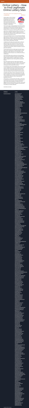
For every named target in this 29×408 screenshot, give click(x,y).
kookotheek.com (18, 142)
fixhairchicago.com (18, 376)
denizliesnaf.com (18, 377)
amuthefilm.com (18, 291)
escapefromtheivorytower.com (20, 172)
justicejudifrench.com (18, 314)
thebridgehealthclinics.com (19, 393)
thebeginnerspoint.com (19, 265)
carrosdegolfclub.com (18, 166)
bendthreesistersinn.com (19, 349)
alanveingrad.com (18, 335)
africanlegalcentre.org (19, 295)
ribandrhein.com (18, 234)
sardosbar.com (17, 191)
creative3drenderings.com (19, 398)
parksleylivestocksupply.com (20, 247)
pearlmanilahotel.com (18, 134)
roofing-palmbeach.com (19, 175)
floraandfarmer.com (18, 168)
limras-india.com (18, 94)
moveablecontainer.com (19, 153)
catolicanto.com (17, 236)
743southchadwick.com (19, 173)
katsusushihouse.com (18, 297)
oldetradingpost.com (18, 158)
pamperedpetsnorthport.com (20, 201)
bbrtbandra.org (17, 131)
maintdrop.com (17, 135)
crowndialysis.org (18, 224)
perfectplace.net (17, 240)
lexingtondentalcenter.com (19, 222)
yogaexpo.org (17, 243)
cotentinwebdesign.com (19, 157)
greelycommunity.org (18, 298)
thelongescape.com (18, 328)
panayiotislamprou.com (19, 143)
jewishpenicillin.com (18, 227)
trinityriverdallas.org (18, 239)
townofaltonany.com (18, 342)
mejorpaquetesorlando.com (20, 207)
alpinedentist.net (18, 140)
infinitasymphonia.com (19, 294)
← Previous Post (6, 14)
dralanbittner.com (18, 195)
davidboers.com (17, 401)
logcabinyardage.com (18, 400)
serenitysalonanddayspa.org (20, 102)
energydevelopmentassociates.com (21, 167)
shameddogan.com (18, 395)
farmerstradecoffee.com (19, 399)
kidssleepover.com (18, 114)
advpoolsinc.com (18, 370)
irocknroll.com (17, 185)
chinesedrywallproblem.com (20, 348)
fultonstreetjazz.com (18, 151)
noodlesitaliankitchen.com (19, 125)
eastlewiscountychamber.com (20, 275)
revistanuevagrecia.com (19, 302)
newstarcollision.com (18, 214)
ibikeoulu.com (17, 310)
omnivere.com (17, 107)
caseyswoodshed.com (19, 375)
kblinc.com (17, 199)
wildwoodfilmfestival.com (19, 148)
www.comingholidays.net (19, 266)
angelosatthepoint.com (19, 372)
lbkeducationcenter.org (19, 237)
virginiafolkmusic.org (18, 232)
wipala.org (16, 250)
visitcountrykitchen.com (19, 333)
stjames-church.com (18, 303)
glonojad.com (17, 301)
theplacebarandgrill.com (19, 368)
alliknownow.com (18, 274)
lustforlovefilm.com (18, 292)
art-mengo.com (17, 324)
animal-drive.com (18, 385)
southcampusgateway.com (19, 144)
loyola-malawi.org (18, 251)
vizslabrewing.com (18, 194)
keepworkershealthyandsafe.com (20, 124)
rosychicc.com (17, 252)
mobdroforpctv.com (18, 258)
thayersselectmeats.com (19, 389)
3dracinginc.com (18, 269)
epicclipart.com (17, 133)
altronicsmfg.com (18, 110)
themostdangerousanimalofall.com (21, 272)
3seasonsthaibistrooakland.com (20, 241)
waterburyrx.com (18, 369)
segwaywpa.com (18, 391)
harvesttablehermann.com (19, 165)
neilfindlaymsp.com (18, 365)
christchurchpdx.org (18, 287)
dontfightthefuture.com (19, 176)
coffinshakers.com (18, 311)
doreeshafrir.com (18, 306)
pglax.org (16, 343)
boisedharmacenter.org (19, 248)
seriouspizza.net (17, 382)
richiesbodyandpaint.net (19, 97)
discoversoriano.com (18, 264)
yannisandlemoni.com (19, 197)
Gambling (15, 13)
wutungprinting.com (18, 337)
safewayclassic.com (18, 118)
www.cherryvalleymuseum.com (20, 156)
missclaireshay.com (18, 93)
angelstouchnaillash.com (19, 210)
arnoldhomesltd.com (18, 177)
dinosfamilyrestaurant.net (19, 162)
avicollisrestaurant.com (19, 366)
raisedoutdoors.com (18, 182)
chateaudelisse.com (18, 145)
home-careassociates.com (19, 244)
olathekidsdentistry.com (19, 205)
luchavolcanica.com (18, 356)
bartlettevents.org (18, 152)
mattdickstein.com (18, 403)
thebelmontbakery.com (19, 117)
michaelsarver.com (18, 217)
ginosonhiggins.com (18, 336)
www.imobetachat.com (19, 402)
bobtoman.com (17, 136)
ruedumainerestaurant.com (19, 299)
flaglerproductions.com (19, 282)
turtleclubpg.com (18, 359)
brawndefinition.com (18, 283)
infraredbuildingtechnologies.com (21, 164)
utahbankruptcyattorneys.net (20, 184)
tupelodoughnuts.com (19, 203)
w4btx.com (17, 209)
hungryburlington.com (19, 318)
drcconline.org (17, 367)
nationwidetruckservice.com (20, 358)
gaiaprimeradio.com (18, 325)
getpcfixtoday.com (18, 130)
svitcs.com (17, 381)
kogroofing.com (17, 139)
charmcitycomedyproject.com (20, 307)
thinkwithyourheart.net (19, 183)
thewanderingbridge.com (19, 315)
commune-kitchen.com (19, 290)
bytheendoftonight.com (19, 255)
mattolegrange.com (18, 330)
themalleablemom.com (19, 316)
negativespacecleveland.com (20, 344)
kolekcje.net (17, 235)
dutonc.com (17, 327)
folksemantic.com (18, 190)
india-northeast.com (18, 174)
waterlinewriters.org (18, 394)
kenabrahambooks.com (19, 289)
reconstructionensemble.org (20, 353)
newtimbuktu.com (18, 109)
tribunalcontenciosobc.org (19, 276)
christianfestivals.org (18, 332)
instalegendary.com (18, 123)
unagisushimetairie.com (19, 127)
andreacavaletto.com (18, 245)
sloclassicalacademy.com (19, 277)
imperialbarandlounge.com (19, 181)
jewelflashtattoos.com (19, 128)
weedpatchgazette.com (19, 198)
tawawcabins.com (18, 189)
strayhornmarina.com (18, 281)
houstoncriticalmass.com (19, 270)
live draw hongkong (7, 93)
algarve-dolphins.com (18, 334)
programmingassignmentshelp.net (21, 112)
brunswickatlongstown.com (20, 319)
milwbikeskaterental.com (19, 340)
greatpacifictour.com (18, 360)
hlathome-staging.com (19, 219)
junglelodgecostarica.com (19, 331)
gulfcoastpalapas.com (19, 392)
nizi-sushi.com (17, 323)
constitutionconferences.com (20, 378)
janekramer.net (17, 322)
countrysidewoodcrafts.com (20, 119)
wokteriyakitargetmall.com (19, 220)
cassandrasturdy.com (18, 259)
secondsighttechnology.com (20, 216)
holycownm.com (18, 357)
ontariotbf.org (17, 122)
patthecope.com (18, 380)
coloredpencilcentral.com (19, 178)
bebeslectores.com (18, 160)
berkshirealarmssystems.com (20, 193)
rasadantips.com (18, 108)
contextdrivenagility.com (19, 309)
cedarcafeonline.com (18, 103)
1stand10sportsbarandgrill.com (20, 208)
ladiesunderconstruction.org (20, 159)
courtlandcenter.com (18, 364)
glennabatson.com (18, 280)
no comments (20, 13)
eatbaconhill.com (18, 111)
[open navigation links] (27, 1)
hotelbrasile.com (18, 150)
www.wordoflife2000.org (19, 186)
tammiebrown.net (18, 326)
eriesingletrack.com (18, 200)
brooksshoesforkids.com (19, 387)
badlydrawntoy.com (18, 405)
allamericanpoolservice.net (19, 226)
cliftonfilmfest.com (18, 180)
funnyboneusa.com (18, 351)
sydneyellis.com (17, 223)
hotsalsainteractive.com (19, 101)
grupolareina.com (18, 155)
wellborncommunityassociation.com (21, 147)
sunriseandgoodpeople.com (20, 347)
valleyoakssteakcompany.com (20, 374)
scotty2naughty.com (18, 305)
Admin (7, 13)
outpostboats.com (18, 253)
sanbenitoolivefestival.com (19, 260)
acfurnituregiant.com (18, 105)
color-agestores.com (18, 249)
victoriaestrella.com (18, 361)
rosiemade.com (17, 202)
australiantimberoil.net (19, 161)
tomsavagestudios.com (19, 228)
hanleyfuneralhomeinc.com (19, 206)
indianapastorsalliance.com (19, 373)
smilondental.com (18, 212)
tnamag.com (17, 386)
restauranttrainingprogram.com (20, 225)
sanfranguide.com (18, 267)
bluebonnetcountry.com (19, 132)
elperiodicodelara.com (19, 95)
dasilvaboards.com (18, 278)
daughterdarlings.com (19, 99)
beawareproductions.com (19, 308)
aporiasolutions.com (18, 390)
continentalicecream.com (19, 284)
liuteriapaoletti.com (18, 345)
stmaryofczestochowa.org (19, 312)
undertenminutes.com (19, 106)
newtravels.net (17, 115)
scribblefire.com (17, 242)
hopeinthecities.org (18, 256)
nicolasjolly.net (17, 293)
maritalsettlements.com (19, 339)
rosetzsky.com (17, 300)
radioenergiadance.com (19, 141)
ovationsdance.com (18, 233)
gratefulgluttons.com (18, 257)
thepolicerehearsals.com (19, 273)
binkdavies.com (17, 286)
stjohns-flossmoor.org (18, 350)
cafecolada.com (17, 262)
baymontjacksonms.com (19, 341)
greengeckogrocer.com (19, 218)
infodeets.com (17, 100)
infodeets (2, 1)
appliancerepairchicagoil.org (20, 120)
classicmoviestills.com (19, 261)
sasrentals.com (17, 215)
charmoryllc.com (18, 268)
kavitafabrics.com (18, 355)
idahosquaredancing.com (19, 187)
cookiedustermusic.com (19, 352)
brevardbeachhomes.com (19, 170)
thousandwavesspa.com (19, 362)
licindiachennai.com (18, 98)
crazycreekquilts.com (18, 285)
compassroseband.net (19, 383)
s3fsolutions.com (18, 169)
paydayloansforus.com (19, 116)
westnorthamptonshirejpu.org (20, 149)
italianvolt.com (17, 192)
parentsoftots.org (18, 397)
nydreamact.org (17, 126)
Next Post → (23, 14)
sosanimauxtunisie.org (19, 137)
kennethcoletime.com (18, 317)
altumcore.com (17, 384)
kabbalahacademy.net (18, 211)
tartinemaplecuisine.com (19, 320)
